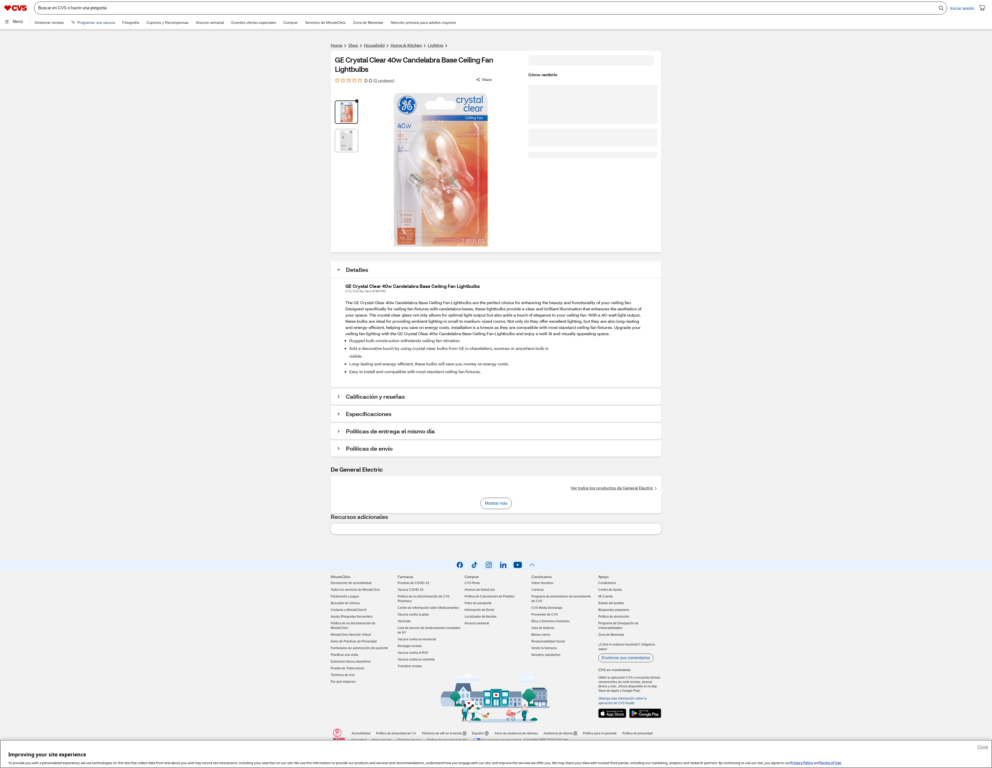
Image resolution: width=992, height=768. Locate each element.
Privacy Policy (801, 762)
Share (487, 79)
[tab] (346, 112)
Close (982, 747)
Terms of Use (830, 762)
